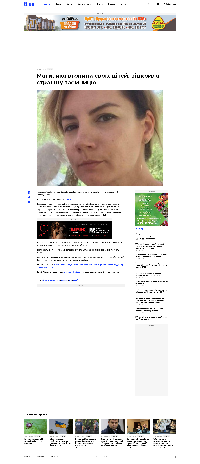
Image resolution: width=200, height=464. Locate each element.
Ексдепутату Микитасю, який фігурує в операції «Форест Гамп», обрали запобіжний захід (112, 442)
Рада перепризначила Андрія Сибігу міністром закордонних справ (151, 256)
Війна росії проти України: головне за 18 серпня (151, 283)
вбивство (64, 280)
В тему (139, 228)
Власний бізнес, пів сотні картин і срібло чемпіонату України (149, 310)
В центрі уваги (84, 4)
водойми (76, 280)
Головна (27, 457)
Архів (123, 4)
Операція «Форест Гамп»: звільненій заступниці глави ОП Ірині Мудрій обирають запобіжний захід (138, 443)
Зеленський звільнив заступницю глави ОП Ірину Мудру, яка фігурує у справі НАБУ (151, 265)
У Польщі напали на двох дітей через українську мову (151, 318)
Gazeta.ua (68, 199)
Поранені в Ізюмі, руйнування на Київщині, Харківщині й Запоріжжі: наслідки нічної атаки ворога (150, 300)
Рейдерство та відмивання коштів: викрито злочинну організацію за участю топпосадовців (150, 236)
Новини (46, 4)
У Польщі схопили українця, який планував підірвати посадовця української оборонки (149, 246)
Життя (100, 4)
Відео (69, 4)
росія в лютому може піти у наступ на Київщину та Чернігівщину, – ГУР (151, 291)
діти (70, 280)
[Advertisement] (100, 49)
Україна (46, 280)
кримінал (56, 280)
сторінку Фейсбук (72, 272)
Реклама (40, 457)
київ (51, 280)
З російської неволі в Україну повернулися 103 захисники (148, 274)
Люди (58, 4)
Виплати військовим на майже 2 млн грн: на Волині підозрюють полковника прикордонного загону (86, 443)
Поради (111, 4)
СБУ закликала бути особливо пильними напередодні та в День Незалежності (60, 442)
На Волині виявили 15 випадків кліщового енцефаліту (33, 441)
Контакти (54, 457)
